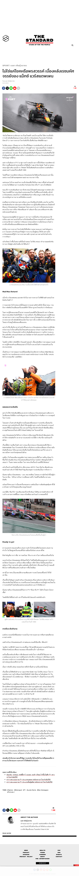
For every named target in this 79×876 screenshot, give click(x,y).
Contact (59, 856)
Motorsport (18, 790)
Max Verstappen (43, 790)
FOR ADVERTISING (42, 858)
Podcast (26, 852)
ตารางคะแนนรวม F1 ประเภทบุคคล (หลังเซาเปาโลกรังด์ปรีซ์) (29, 779)
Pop (59, 850)
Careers (42, 854)
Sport (6, 65)
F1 (25, 790)
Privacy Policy (26, 856)
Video (42, 852)
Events (59, 854)
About (42, 856)
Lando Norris (32, 790)
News (26, 850)
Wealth (42, 850)
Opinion (10, 790)
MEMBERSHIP (42, 863)
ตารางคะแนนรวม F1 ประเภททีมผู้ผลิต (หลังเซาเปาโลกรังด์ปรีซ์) (29, 782)
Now (59, 852)
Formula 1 (11, 792)
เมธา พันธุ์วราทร (19, 65)
